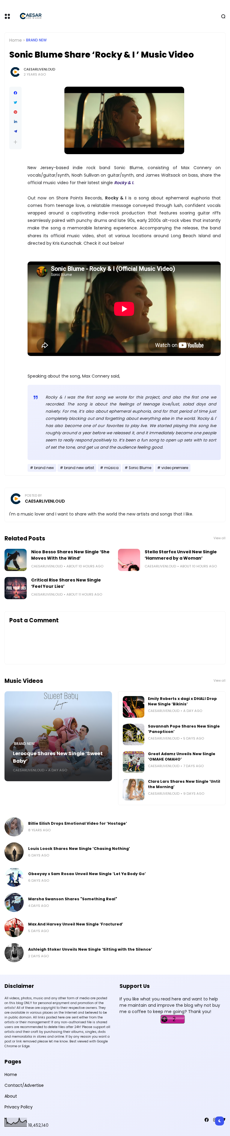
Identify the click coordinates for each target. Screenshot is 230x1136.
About (10, 1096)
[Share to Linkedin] (15, 122)
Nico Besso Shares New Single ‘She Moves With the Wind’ (70, 555)
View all (220, 538)
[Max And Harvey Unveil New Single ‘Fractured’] (14, 927)
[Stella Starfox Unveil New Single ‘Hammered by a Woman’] (129, 560)
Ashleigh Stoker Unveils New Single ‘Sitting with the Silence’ (90, 949)
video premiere (174, 467)
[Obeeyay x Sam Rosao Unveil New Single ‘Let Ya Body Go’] (14, 877)
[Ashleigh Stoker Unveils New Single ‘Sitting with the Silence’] (14, 952)
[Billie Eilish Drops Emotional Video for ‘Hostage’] (14, 826)
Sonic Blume (140, 467)
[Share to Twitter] (15, 102)
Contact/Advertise (24, 1085)
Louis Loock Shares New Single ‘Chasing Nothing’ (79, 848)
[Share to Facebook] (15, 93)
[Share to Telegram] (15, 131)
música (111, 467)
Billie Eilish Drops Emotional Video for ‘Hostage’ (77, 823)
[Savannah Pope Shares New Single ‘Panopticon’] (133, 734)
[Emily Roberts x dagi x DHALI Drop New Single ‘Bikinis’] (133, 707)
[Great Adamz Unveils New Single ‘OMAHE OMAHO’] (133, 762)
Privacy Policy (18, 1107)
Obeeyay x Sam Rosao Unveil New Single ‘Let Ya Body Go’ (87, 873)
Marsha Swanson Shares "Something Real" (72, 898)
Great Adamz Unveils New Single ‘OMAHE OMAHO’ (181, 756)
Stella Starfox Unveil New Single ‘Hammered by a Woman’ (181, 555)
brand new (36, 40)
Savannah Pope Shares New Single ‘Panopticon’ (184, 729)
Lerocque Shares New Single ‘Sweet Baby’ (58, 757)
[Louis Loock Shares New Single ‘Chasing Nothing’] (14, 852)
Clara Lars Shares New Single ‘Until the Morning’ (184, 784)
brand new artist (79, 467)
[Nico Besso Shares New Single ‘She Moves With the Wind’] (15, 560)
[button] (15, 142)
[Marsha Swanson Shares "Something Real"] (14, 902)
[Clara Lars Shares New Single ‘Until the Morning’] (133, 789)
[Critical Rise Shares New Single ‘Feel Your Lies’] (15, 588)
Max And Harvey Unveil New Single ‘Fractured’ (75, 924)
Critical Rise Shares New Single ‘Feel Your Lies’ (66, 583)
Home (15, 40)
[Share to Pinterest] (15, 112)
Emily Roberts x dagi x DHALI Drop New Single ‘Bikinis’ (182, 701)
